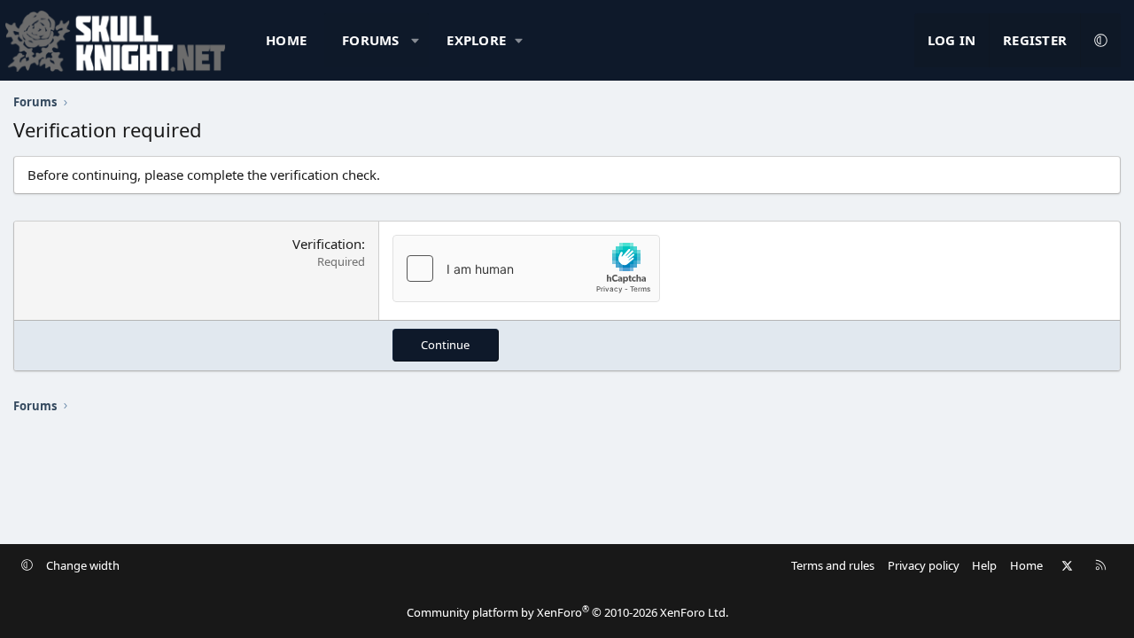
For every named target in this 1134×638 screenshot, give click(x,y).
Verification (326, 244)
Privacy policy (923, 565)
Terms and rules (832, 565)
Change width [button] (83, 565)
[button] (415, 40)
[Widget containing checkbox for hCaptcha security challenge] (526, 268)
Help (984, 565)
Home (286, 40)
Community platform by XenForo (567, 612)
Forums (371, 40)
